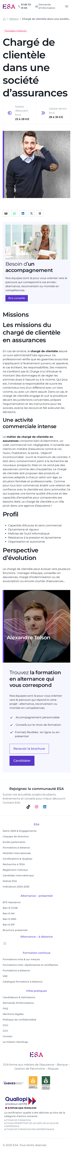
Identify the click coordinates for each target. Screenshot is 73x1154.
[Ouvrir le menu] (5, 943)
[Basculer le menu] (66, 6)
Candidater (22, 761)
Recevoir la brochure (29, 749)
